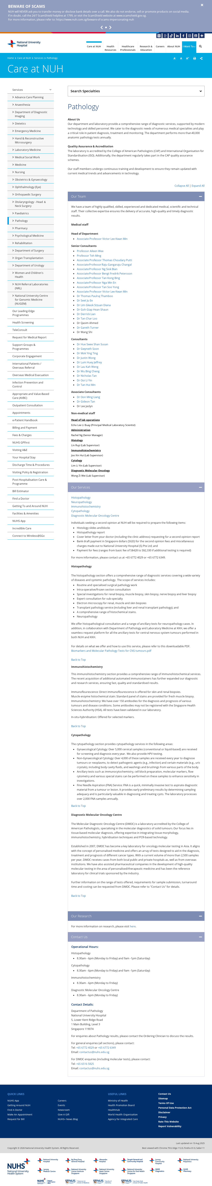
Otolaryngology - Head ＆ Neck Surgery (30, 204)
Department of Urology (29, 265)
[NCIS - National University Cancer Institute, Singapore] (78, 1171)
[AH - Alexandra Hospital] (106, 1161)
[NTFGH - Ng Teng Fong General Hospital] (78, 1161)
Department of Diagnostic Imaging (31, 114)
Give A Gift (63, 1114)
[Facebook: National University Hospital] (183, 35)
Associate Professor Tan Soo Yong (98, 287)
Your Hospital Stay (23, 457)
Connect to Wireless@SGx (28, 536)
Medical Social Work (27, 157)
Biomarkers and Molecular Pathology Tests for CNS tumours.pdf (111, 651)
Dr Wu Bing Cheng (88, 371)
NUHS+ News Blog (68, 1119)
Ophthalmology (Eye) (28, 187)
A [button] (175, 58)
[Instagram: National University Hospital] (189, 35)
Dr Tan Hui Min (86, 385)
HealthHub (114, 1109)
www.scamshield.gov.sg (131, 15)
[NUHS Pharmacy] (190, 1171)
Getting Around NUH (18, 1105)
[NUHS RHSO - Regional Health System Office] (50, 1181)
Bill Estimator (20, 491)
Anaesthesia (22, 104)
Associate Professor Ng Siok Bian (97, 269)
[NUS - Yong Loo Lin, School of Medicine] (78, 1181)
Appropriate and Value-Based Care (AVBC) (30, 396)
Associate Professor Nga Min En (97, 282)
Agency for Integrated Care (123, 1119)
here (133, 926)
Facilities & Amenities (25, 513)
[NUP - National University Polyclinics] (190, 1161)
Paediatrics (22, 213)
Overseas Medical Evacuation (30, 375)
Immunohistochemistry (86, 506)
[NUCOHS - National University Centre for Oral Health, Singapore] (134, 1171)
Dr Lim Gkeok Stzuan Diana (94, 305)
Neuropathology (81, 502)
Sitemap (163, 1098)
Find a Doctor (20, 498)
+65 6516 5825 (85, 1064)
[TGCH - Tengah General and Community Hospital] (134, 1161)
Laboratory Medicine (28, 150)
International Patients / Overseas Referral (26, 365)
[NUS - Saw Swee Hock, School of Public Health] (134, 1181)
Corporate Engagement (27, 356)
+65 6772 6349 (107, 1047)
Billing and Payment (24, 427)
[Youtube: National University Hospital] (195, 35)
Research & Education (146, 48)
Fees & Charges (22, 435)
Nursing (20, 172)
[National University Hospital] (24, 44)
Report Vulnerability (169, 1126)
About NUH (173, 46)
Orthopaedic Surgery (28, 194)
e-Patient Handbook (24, 420)
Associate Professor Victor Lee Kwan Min (102, 239)
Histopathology (80, 497)
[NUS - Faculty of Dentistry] (106, 1181)
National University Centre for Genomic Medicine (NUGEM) (31, 299)
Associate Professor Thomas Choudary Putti (104, 260)
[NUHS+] (202, 35)
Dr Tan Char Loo (87, 318)
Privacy (162, 1117)
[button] (194, 58)
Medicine (20, 165)
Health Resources (110, 48)
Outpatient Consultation (27, 405)
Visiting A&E (19, 450)
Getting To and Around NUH (30, 506)
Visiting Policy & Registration (30, 472)
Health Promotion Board (121, 1105)
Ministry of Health (118, 1100)
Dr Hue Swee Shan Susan (93, 344)
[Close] (202, 5)
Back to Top (78, 659)
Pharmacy (21, 228)
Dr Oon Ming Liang (88, 397)
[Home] (50, 1161)
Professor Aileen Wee (90, 251)
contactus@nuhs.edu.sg (94, 1052)
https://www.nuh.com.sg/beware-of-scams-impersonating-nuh (95, 19)
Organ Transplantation (29, 258)
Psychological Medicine (29, 235)
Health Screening (23, 322)
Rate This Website (168, 1121)
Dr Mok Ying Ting (87, 353)
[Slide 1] (106, 27)
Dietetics (20, 123)
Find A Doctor (14, 1109)
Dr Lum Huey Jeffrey (89, 362)
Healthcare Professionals (127, 48)
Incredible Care (21, 528)
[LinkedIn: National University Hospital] (177, 35)
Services (38, 58)
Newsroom (64, 1109)
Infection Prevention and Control (27, 384)
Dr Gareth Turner (88, 327)
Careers (160, 46)
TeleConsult (19, 330)
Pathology (21, 221)
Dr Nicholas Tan (87, 376)
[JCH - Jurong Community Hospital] (162, 1161)
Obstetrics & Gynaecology (31, 179)
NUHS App (19, 521)
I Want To (188, 46)
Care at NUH (94, 46)
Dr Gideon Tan (86, 401)
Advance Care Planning (29, 97)
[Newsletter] (159, 35)
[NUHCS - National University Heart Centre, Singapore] (106, 1171)
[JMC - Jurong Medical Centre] (50, 1171)
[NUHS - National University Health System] (19, 1167)
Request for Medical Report (29, 337)
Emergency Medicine (28, 131)
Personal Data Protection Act (174, 1107)
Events (61, 1105)
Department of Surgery (29, 250)
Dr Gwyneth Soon (88, 349)
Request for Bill (16, 1119)
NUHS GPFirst (21, 442)
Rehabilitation (23, 243)
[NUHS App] (165, 35)
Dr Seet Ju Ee (85, 300)
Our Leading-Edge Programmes (23, 313)
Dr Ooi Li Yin (84, 380)
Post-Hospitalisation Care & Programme (29, 482)
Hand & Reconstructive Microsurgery (29, 140)
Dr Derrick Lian (86, 314)
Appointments (21, 413)
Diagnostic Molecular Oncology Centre (95, 515)
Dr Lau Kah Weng (87, 367)
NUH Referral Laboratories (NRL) (31, 286)
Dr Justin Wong (86, 358)
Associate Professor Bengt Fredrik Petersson (105, 273)
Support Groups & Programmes (23, 347)
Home (10, 58)
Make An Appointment (19, 1114)
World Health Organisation (123, 1114)
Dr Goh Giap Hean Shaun (92, 309)
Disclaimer (164, 1112)
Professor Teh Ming (89, 255)
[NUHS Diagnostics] (162, 1171)
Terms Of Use (166, 1103)
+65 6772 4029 (85, 1047)
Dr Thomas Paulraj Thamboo (95, 296)
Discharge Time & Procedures (31, 465)
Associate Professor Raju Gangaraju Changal (104, 264)
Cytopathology (80, 511)
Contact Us (164, 1093)
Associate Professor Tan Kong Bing (99, 278)
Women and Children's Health (29, 275)
